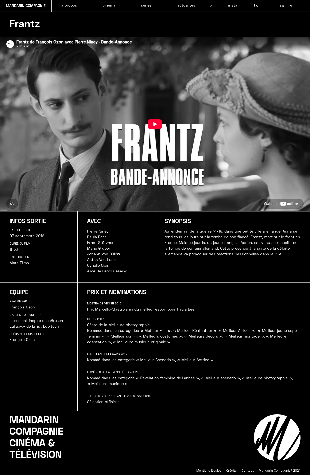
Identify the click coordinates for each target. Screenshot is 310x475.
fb (210, 5)
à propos (69, 5)
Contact (248, 470)
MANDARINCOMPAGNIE (36, 426)
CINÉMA (27, 443)
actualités (186, 5)
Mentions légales (208, 470)
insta (232, 5)
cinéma (109, 5)
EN (290, 6)
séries (146, 5)
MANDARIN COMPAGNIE (26, 5)
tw (256, 5)
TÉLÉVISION (35, 455)
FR (282, 6)
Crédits (231, 470)
